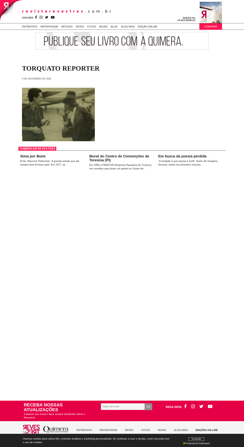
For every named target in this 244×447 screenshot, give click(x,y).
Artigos (67, 26)
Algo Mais (128, 26)
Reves (80, 26)
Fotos (91, 26)
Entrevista (29, 26)
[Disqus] (122, 243)
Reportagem (49, 26)
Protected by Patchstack (198, 443)
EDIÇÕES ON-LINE (207, 430)
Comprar (210, 26)
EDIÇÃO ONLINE (147, 26)
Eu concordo (196, 439)
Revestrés (66, 11)
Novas (103, 26)
